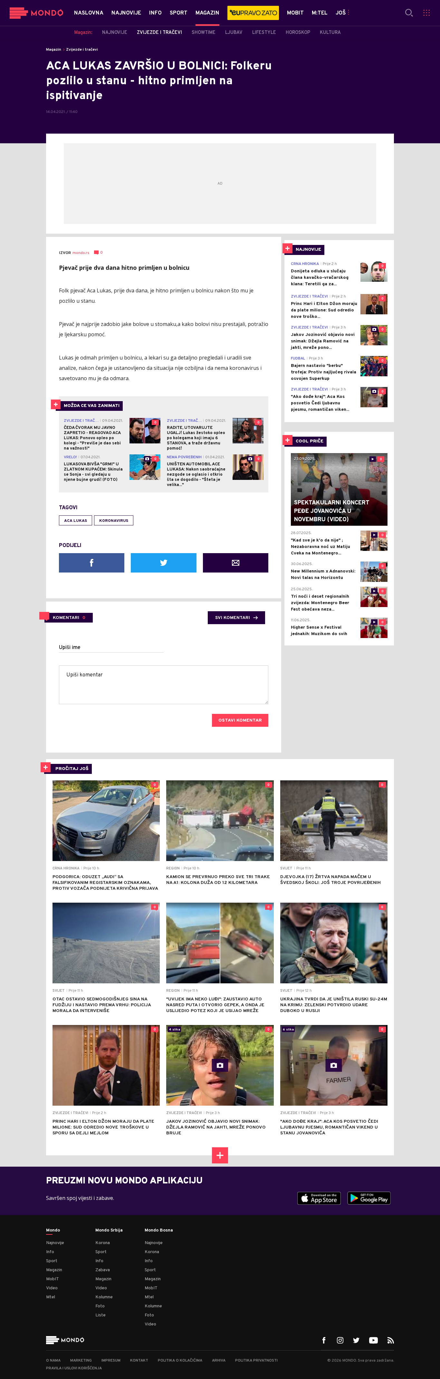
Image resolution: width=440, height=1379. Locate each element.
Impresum (110, 1360)
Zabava (102, 1270)
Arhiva (218, 1360)
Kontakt (139, 1360)
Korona (102, 1243)
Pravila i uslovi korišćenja (74, 1368)
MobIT (52, 1279)
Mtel (50, 1297)
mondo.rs (80, 253)
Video (52, 1288)
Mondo (53, 1230)
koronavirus (113, 520)
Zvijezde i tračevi (82, 49)
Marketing (81, 1360)
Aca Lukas (75, 520)
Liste (100, 1315)
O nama (53, 1360)
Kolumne (104, 1297)
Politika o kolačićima (180, 1360)
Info (50, 1252)
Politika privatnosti (256, 1360)
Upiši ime (70, 647)
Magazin (53, 49)
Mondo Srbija (109, 1230)
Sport (51, 1261)
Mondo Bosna (159, 1230)
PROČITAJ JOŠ (72, 769)
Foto (100, 1306)
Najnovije (55, 1243)
